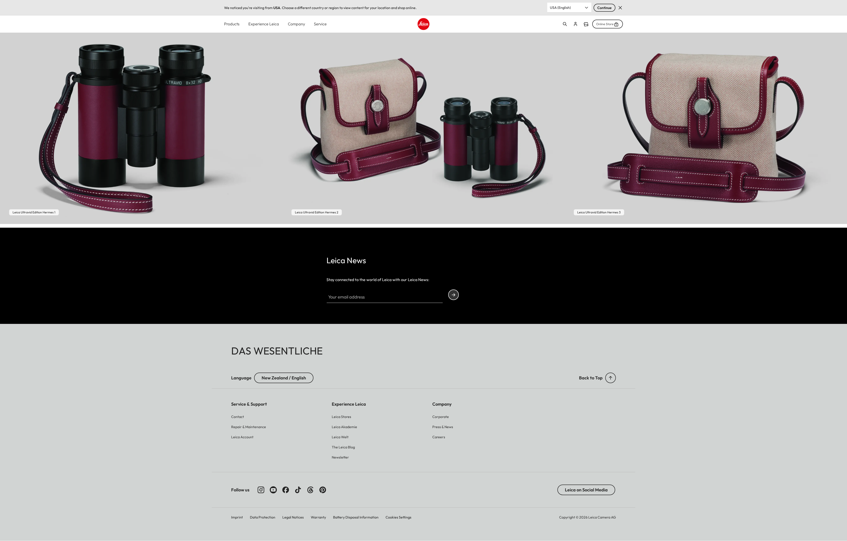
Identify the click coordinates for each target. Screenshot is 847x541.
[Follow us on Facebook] (285, 489)
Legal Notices (293, 517)
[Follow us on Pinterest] (322, 489)
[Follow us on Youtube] (273, 489)
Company (296, 23)
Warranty (318, 517)
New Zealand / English (284, 378)
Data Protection (262, 517)
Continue (604, 8)
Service (320, 23)
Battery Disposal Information (356, 517)
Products (232, 23)
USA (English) (560, 7)
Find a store (586, 24)
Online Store (605, 24)
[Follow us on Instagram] (261, 489)
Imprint (237, 517)
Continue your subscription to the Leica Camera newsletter (453, 294)
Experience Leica (263, 23)
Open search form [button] (564, 24)
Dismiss (620, 7)
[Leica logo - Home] (423, 24)
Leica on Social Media (586, 489)
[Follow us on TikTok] (298, 489)
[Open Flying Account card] (575, 24)
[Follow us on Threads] (310, 489)
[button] (610, 378)
